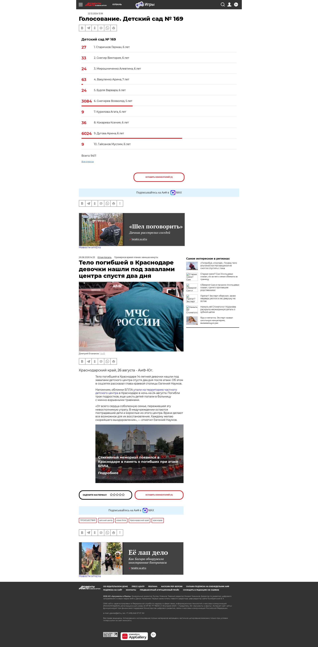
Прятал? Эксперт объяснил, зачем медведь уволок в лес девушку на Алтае (218, 298)
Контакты (131, 590)
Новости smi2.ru (90, 247)
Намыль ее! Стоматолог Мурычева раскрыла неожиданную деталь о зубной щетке (218, 309)
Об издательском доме (115, 586)
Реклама (152, 586)
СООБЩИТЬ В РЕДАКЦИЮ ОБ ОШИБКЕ (201, 590)
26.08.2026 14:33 (87, 257)
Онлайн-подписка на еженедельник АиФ (207, 586)
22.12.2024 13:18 (95, 13)
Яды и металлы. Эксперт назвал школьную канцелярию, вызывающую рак (216, 320)
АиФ (102, 353)
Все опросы (87, 161)
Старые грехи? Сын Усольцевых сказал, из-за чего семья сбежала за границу (219, 276)
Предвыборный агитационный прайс (159, 590)
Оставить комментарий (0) (159, 177)
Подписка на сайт (112, 590)
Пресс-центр (138, 586)
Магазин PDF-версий (171, 586)
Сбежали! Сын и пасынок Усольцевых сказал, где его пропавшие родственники (219, 287)
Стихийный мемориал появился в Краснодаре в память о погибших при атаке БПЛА (138, 461)
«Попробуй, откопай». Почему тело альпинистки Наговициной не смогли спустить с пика (218, 265)
